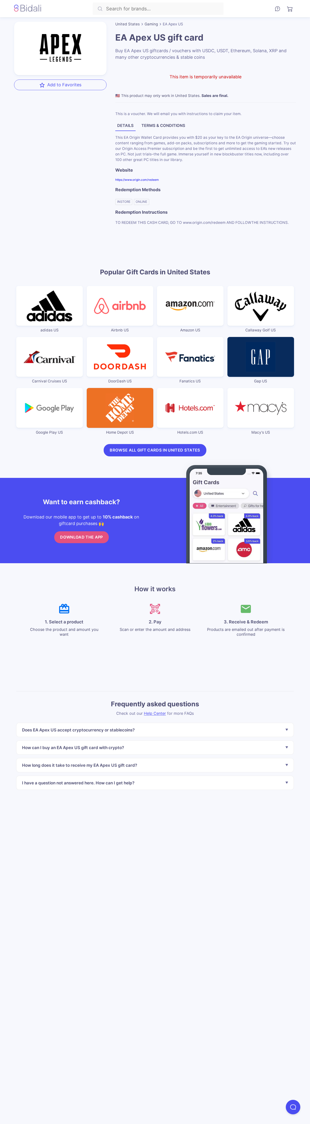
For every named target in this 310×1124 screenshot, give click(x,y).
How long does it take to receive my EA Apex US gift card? (79, 765)
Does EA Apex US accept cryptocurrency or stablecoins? (78, 729)
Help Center (155, 713)
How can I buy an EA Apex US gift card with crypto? (73, 747)
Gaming (151, 24)
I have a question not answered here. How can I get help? (78, 782)
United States (127, 24)
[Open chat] (293, 1107)
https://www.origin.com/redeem (137, 180)
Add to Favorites (64, 84)
